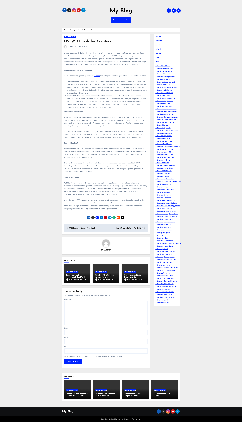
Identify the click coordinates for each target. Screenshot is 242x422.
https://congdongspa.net (164, 219)
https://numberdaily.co (164, 254)
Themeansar (136, 419)
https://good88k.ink (163, 160)
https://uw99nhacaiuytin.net (166, 120)
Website (67, 347)
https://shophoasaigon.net (165, 257)
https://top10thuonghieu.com (166, 281)
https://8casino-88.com (164, 68)
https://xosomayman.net (164, 101)
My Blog (121, 11)
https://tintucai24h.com (164, 276)
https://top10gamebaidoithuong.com (169, 181)
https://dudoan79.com (163, 138)
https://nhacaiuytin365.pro (165, 122)
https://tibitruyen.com (163, 273)
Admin (72, 46)
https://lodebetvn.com (164, 171)
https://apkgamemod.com (165, 189)
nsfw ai (97, 76)
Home (114, 20)
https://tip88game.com (164, 136)
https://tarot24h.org (163, 265)
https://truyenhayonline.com (166, 286)
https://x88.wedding (163, 103)
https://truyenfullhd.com (165, 284)
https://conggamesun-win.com (167, 130)
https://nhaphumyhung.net (165, 251)
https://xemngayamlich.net (165, 297)
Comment (68, 299)
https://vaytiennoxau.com (165, 292)
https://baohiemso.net (163, 198)
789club (158, 49)
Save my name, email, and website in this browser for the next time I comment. (94, 356)
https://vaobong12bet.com (165, 114)
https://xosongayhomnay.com (166, 112)
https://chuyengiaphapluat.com (167, 214)
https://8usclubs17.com (164, 71)
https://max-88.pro (162, 176)
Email (66, 337)
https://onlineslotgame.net (165, 77)
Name (66, 328)
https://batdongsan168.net (165, 200)
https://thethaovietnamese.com (167, 268)
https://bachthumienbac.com (166, 109)
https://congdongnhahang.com (167, 216)
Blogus (126, 419)
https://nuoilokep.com (163, 184)
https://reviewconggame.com (166, 87)
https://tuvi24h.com (163, 289)
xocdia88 (159, 41)
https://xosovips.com (163, 128)
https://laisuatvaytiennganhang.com (169, 243)
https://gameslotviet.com (165, 157)
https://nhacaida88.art (164, 141)
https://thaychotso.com (164, 187)
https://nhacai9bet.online (165, 179)
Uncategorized (70, 37)
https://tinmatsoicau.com (165, 90)
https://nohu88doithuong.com (166, 98)
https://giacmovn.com (163, 227)
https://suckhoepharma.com (166, 260)
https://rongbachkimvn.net (165, 82)
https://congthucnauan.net (165, 222)
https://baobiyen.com (163, 195)
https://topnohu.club (163, 95)
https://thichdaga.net (163, 85)
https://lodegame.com (163, 173)
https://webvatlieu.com (164, 294)
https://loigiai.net (162, 249)
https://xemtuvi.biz (162, 300)
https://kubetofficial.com (164, 168)
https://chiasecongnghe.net (166, 211)
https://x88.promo (162, 125)
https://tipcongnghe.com (165, 278)
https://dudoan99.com (164, 144)
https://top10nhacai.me (164, 74)
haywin (158, 45)
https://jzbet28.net (162, 163)
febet (157, 62)
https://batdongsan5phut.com (166, 203)
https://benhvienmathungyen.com (168, 206)
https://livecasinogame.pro (165, 165)
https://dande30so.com (164, 133)
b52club (158, 53)
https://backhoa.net (163, 192)
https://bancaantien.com (164, 93)
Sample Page (125, 20)
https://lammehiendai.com (165, 246)
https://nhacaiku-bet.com (165, 149)
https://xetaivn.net (162, 303)
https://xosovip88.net (163, 79)
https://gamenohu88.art (164, 155)
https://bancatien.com (164, 106)
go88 (157, 57)
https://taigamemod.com (164, 262)
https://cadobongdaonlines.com (167, 117)
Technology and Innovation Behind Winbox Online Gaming (76, 277)
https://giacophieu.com (164, 230)
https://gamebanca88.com (165, 152)
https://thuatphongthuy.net (166, 270)
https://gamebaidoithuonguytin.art (168, 147)
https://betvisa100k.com (164, 208)
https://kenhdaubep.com (164, 241)
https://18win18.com (163, 66)
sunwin (158, 36)
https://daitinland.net (163, 225)
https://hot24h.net (162, 238)
